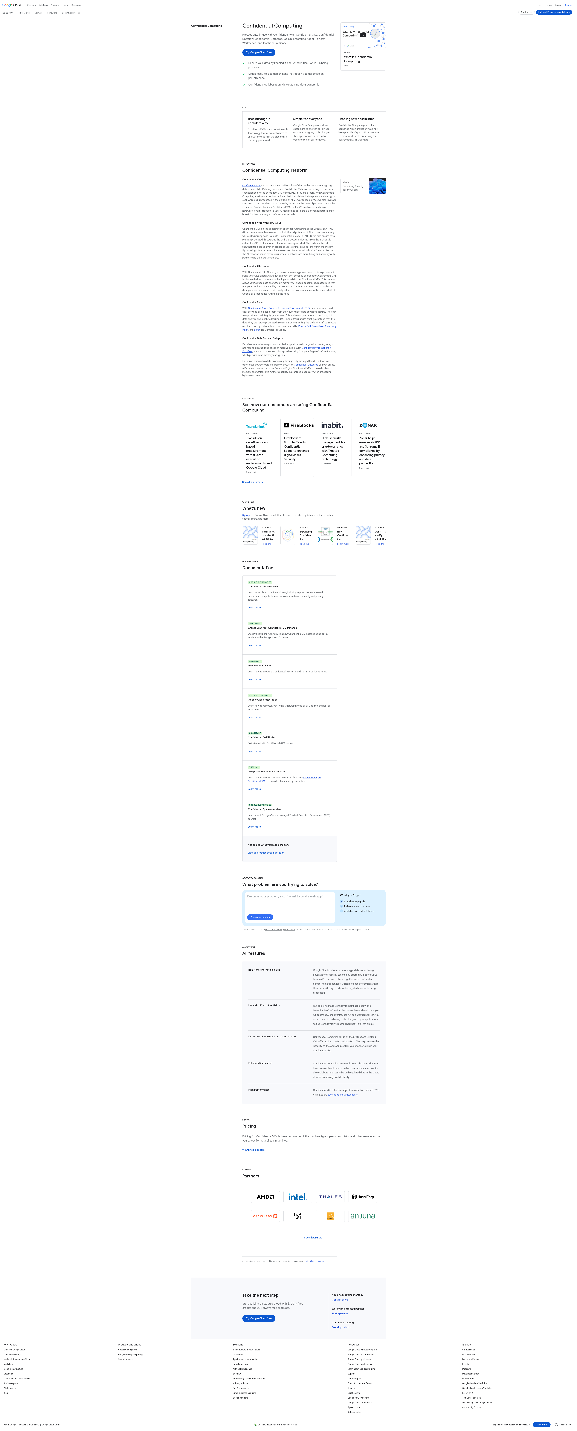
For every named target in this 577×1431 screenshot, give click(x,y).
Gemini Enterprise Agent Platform (280, 929)
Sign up (246, 515)
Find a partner (340, 1313)
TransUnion (318, 326)
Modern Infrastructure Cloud (17, 1359)
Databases (238, 1354)
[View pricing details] (253, 1150)
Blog (6, 1393)
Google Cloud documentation (361, 1354)
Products (55, 5)
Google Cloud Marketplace (360, 1364)
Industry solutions (241, 1383)
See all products (341, 1327)
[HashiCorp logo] (362, 1197)
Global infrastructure (13, 1369)
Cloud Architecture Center (360, 1383)
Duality (302, 326)
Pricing (65, 5)
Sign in (568, 5)
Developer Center (470, 1374)
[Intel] (297, 1197)
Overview (31, 5)
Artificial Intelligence (242, 1369)
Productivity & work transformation (249, 1378)
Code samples (354, 1378)
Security (237, 1374)
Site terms (34, 1424)
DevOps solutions (241, 1388)
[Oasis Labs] (265, 1216)
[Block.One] (297, 1216)
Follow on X (467, 1393)
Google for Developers (358, 1398)
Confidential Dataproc (306, 364)
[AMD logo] (265, 1197)
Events (465, 1364)
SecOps (38, 12)
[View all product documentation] (266, 852)
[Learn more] (254, 607)
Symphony (330, 326)
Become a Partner (471, 1359)
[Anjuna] (362, 1216)
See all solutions (240, 1398)
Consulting (52, 12)
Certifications (354, 1393)
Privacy (22, 1424)
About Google (10, 1424)
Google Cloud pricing (127, 1349)
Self (309, 326)
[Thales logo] (330, 1197)
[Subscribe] (542, 1424)
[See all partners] (313, 1237)
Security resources (71, 12)
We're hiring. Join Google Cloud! (477, 1402)
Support (558, 5)
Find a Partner (469, 1354)
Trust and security (12, 1354)
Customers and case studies (17, 1378)
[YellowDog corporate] (330, 1216)
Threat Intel (24, 12)
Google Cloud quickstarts (359, 1359)
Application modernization (245, 1359)
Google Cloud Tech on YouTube (477, 1388)
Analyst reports (11, 1383)
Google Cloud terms (51, 1424)
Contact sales (340, 1299)
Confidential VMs (251, 185)
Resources (76, 5)
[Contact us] (527, 12)
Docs (549, 5)
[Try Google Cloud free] (258, 52)
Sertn (257, 329)
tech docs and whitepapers (343, 1094)
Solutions (43, 5)
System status (355, 1407)
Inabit (245, 329)
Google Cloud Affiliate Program (362, 1349)
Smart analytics (240, 1364)
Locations (8, 1374)
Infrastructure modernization (247, 1349)
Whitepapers (10, 1388)
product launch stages (314, 1261)
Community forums (471, 1407)
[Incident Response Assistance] (554, 12)
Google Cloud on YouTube (474, 1383)
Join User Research (471, 1398)
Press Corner (468, 1378)
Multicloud (8, 1364)
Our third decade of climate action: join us (277, 1424)
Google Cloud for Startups (360, 1402)
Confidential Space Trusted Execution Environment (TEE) (279, 308)
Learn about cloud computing (361, 1369)
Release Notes (354, 1412)
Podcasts (466, 1369)
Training (351, 1388)
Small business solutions (244, 1393)
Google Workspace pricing (130, 1354)
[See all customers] (252, 482)
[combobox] (563, 1424)
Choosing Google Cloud (14, 1349)
